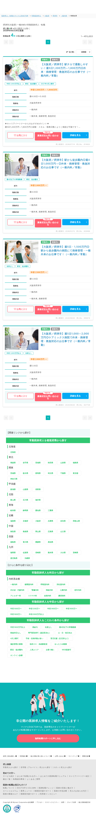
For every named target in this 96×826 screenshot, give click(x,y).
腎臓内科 (35, 590)
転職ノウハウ (8, 788)
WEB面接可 (66, 650)
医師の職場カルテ (10, 794)
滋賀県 (13, 521)
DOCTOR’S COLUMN (26, 788)
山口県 (63, 531)
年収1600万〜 (71, 608)
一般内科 (64, 16)
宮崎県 (75, 552)
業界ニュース (26, 791)
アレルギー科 (15, 596)
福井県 (38, 500)
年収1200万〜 (34, 608)
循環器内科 (29, 584)
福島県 (75, 463)
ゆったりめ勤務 (61, 644)
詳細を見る (75, 135)
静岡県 (25, 510)
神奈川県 (13, 479)
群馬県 (38, 473)
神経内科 (49, 590)
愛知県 (38, 510)
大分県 (63, 552)
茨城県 (13, 473)
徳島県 (13, 542)
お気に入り (22, 135)
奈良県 (63, 521)
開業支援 (85, 756)
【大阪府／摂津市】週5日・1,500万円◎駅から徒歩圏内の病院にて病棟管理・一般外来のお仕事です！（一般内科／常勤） (66, 250)
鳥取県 (13, 531)
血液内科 (47, 596)
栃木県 (25, 473)
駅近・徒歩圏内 (16, 650)
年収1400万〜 (53, 608)
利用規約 (23, 756)
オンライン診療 (16, 655)
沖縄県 (27, 558)
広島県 (50, 531)
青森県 (13, 463)
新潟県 (13, 489)
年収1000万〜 (16, 608)
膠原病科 (61, 596)
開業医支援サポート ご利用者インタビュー (39, 794)
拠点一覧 (6, 779)
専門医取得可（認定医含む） (39, 633)
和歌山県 (76, 521)
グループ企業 (71, 802)
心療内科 (63, 590)
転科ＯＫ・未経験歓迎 (38, 644)
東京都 (75, 473)
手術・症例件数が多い (34, 638)
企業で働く (50, 650)
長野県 (38, 489)
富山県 (13, 500)
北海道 (13, 452)
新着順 (83, 52)
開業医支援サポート (42, 791)
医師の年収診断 (60, 791)
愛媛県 (38, 542)
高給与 (35, 627)
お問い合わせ (59, 756)
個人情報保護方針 (84, 802)
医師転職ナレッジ (46, 788)
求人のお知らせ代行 (78, 791)
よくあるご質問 (33, 779)
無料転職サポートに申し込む (48, 738)
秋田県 (50, 463)
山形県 (63, 463)
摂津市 (55, 16)
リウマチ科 (32, 596)
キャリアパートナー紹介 (79, 776)
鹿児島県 (13, 558)
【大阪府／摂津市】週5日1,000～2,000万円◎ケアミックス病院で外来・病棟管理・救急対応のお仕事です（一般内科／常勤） (66, 339)
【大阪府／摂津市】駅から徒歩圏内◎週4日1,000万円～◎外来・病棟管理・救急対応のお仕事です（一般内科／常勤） (65, 163)
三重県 (50, 510)
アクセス (39, 802)
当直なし (48, 627)
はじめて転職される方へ (27, 776)
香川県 (25, 542)
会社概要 (31, 802)
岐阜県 (13, 510)
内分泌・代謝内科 (17, 590)
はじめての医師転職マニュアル (53, 776)
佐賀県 (25, 552)
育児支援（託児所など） (60, 638)
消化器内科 (61, 584)
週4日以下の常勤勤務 (67, 627)
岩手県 (25, 463)
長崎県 (38, 552)
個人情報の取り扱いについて (40, 756)
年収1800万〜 (16, 614)
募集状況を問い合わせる (48, 136)
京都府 (25, 521)
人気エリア (34, 650)
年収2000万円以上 (36, 614)
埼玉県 (50, 473)
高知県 (50, 542)
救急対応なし (15, 633)
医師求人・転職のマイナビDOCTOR (15, 16)
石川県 (25, 500)
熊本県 (50, 552)
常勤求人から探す (10, 767)
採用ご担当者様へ (9, 756)
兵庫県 (50, 521)
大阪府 (46, 16)
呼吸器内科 (45, 584)
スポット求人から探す (62, 767)
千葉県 (63, 473)
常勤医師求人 (36, 16)
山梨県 (25, 489)
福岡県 (13, 552)
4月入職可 (14, 638)
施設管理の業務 (16, 644)
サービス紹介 (8, 776)
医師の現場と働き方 (64, 788)
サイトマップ (73, 756)
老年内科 (77, 590)
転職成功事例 (18, 779)
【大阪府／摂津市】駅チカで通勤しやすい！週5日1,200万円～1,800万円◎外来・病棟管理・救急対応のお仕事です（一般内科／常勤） (66, 70)
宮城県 (38, 463)
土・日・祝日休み (65, 633)
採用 (62, 802)
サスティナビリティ (52, 802)
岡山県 (38, 531)
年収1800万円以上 (17, 627)
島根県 (25, 531)
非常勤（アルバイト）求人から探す (36, 767)
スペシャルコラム (10, 791)
